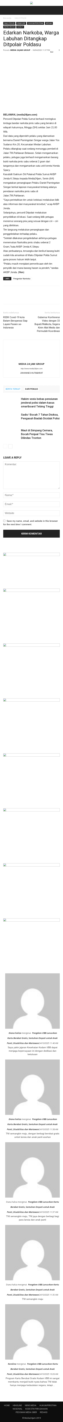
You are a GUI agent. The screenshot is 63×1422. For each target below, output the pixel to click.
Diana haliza (15, 1032)
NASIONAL (17, 1408)
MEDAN (49, 23)
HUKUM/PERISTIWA (35, 23)
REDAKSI (43, 1412)
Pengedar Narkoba (21, 278)
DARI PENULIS (31, 389)
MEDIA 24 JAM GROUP (20, 50)
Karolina (12, 1363)
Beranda (7, 18)
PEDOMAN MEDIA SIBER (26, 1412)
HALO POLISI (20, 18)
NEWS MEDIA (9, 27)
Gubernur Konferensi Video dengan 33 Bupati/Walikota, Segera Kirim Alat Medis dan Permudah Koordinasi (47, 324)
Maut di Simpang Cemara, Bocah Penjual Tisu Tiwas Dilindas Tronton (37, 434)
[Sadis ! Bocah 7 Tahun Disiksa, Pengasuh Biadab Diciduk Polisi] (11, 418)
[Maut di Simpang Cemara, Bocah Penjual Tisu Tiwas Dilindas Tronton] (11, 434)
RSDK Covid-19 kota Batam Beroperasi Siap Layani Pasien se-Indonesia (15, 322)
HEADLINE (21, 23)
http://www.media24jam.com (31, 369)
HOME (7, 1405)
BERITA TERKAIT (13, 389)
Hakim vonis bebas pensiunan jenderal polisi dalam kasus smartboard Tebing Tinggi (39, 402)
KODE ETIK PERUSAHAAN (36, 1408)
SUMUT (20, 27)
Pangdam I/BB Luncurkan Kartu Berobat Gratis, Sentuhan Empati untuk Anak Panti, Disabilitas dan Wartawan (32, 1038)
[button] (58, 10)
